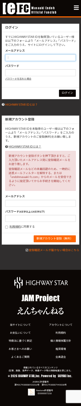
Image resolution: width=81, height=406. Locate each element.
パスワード (12, 66)
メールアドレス (15, 50)
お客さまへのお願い (20, 349)
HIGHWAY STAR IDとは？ (21, 104)
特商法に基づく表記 (20, 341)
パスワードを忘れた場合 (18, 79)
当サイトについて (20, 325)
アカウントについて (60, 325)
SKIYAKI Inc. (65, 376)
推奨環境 (61, 349)
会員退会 (61, 357)
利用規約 (15, 226)
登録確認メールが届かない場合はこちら (54, 250)
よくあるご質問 (20, 357)
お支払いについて (20, 333)
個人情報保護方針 (60, 341)
